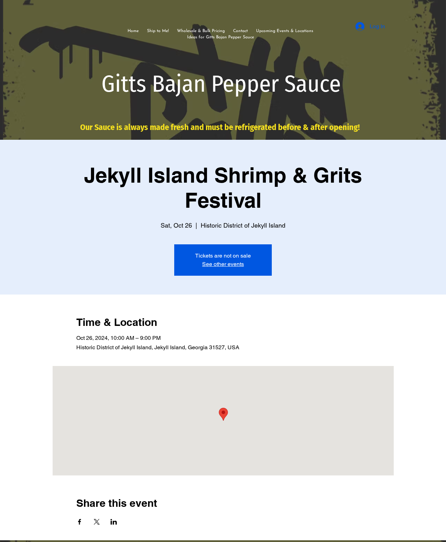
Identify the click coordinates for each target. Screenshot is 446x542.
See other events (223, 264)
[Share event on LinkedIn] (113, 522)
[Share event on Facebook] (79, 522)
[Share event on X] (96, 522)
